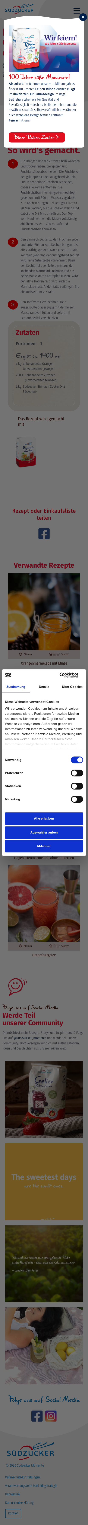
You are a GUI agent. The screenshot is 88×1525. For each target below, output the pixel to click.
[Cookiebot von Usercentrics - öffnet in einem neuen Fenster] (64, 675)
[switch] (77, 773)
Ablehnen (44, 846)
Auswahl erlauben (44, 832)
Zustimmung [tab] (15, 687)
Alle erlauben (44, 818)
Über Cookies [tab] (72, 687)
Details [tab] (44, 687)
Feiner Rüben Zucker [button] (35, 137)
